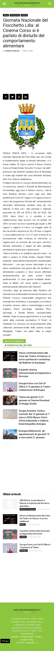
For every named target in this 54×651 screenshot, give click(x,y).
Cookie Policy (27, 639)
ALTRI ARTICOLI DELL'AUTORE (18, 345)
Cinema (23, 537)
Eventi (13, 10)
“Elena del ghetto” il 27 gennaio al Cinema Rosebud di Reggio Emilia (34, 400)
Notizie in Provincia (27, 509)
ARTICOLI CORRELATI (14, 341)
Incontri (24, 15)
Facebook (29, 642)
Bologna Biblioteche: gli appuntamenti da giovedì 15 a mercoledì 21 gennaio (34, 434)
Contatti (15, 636)
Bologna (23, 551)
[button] (50, 4)
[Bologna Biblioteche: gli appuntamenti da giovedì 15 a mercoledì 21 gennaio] (10, 434)
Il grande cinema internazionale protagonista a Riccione (35, 373)
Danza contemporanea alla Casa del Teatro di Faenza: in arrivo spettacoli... (35, 518)
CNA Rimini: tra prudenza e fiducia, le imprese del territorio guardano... (35, 503)
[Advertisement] (27, 73)
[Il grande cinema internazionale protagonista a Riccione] (10, 373)
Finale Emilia (15, 15)
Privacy (38, 636)
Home (5, 10)
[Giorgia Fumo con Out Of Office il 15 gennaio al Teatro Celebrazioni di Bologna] (10, 387)
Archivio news (26, 636)
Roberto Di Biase (12, 51)
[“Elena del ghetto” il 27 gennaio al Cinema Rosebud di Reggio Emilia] (10, 400)
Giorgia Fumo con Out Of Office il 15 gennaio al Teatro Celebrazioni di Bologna (34, 386)
